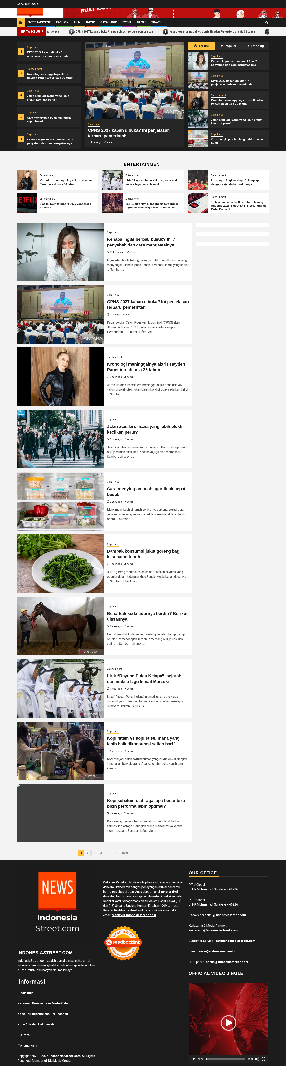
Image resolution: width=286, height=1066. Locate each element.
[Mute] (257, 1059)
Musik (141, 22)
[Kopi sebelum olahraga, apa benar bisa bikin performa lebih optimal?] (60, 813)
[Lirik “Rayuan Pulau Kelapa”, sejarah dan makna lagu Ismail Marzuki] (112, 180)
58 (115, 853)
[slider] (225, 1059)
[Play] (194, 1059)
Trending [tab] (257, 46)
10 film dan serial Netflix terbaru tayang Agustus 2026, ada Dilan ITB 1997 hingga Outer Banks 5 (238, 205)
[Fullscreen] (263, 1059)
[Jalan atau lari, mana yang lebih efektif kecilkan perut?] (198, 119)
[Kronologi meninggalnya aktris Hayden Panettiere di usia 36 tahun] (198, 100)
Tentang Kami (27, 1045)
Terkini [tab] (203, 46)
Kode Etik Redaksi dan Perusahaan (43, 1014)
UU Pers (24, 1035)
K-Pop (90, 22)
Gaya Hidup (108, 22)
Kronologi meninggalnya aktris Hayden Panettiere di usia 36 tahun (174, 31)
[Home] (21, 22)
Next (125, 853)
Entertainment (39, 22)
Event (126, 22)
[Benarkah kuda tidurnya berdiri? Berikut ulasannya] (60, 626)
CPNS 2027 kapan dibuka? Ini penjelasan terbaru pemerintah (76, 31)
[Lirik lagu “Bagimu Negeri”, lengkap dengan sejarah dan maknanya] (198, 180)
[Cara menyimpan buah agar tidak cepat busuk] (198, 138)
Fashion (62, 22)
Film (77, 22)
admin (109, 142)
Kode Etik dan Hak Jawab (36, 1024)
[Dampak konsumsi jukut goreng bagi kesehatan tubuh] (60, 563)
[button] (228, 1023)
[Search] (266, 22)
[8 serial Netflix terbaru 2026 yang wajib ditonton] (27, 203)
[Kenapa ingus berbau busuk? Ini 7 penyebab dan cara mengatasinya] (198, 61)
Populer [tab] (230, 46)
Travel (156, 22)
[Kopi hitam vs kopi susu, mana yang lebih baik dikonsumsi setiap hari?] (60, 751)
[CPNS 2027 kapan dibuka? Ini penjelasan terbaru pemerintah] (134, 80)
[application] (228, 1023)
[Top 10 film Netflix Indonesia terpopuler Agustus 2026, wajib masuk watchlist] (112, 203)
